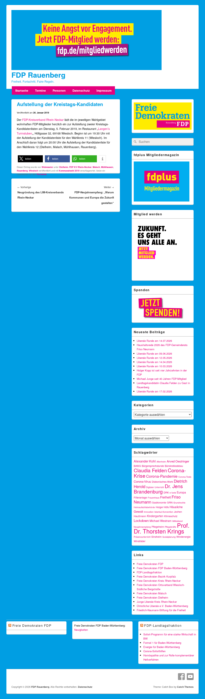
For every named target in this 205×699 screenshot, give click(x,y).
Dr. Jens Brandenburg (158, 488)
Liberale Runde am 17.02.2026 (154, 391)
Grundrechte (179, 502)
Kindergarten (155, 516)
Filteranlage (140, 497)
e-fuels (173, 492)
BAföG (137, 466)
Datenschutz (81, 90)
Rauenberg (22, 170)
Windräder (139, 541)
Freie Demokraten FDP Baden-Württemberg (162, 568)
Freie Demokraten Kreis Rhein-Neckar (159, 581)
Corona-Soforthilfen (154, 651)
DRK (166, 492)
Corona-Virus (142, 481)
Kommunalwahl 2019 (69, 170)
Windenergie (183, 537)
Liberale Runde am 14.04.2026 (154, 362)
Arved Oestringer (178, 461)
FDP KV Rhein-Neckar (80, 166)
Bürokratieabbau (174, 466)
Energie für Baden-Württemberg (161, 647)
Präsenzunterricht (142, 536)
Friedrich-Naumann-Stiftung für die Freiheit (161, 610)
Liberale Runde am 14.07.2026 (154, 341)
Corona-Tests (184, 476)
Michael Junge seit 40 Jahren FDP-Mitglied (161, 379)
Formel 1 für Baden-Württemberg (162, 643)
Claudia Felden (150, 470)
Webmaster (47, 166)
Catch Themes (185, 687)
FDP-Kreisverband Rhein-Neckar (43, 120)
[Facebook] (181, 676)
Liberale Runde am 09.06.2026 (154, 353)
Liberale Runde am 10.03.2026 (154, 366)
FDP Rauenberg (38, 74)
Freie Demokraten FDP (150, 564)
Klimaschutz (170, 516)
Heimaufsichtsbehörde (144, 507)
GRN (170, 502)
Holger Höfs (162, 507)
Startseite (21, 90)
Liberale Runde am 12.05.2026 (154, 358)
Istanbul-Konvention (163, 511)
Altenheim (161, 461)
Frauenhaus (153, 497)
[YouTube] (190, 676)
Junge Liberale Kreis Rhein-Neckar (157, 602)
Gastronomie (159, 502)
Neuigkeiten (81, 630)
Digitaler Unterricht (155, 487)
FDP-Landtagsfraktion (149, 572)
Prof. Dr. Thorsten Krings (161, 528)
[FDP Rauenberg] (86, 69)
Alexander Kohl (145, 461)
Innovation (149, 511)
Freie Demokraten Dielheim (152, 597)
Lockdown (141, 520)
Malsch (96, 166)
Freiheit (165, 497)
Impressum (104, 90)
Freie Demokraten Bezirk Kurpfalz (156, 576)
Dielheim (63, 166)
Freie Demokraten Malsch (152, 593)
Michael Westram (161, 521)
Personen (59, 90)
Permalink (42, 174)
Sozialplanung (169, 536)
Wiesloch (33, 170)
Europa (181, 492)
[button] (30, 158)
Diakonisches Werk (162, 481)
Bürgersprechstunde (153, 466)
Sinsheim (156, 537)
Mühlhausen (107, 166)
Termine (40, 90)
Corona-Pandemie (162, 476)
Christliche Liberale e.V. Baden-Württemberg (162, 606)
